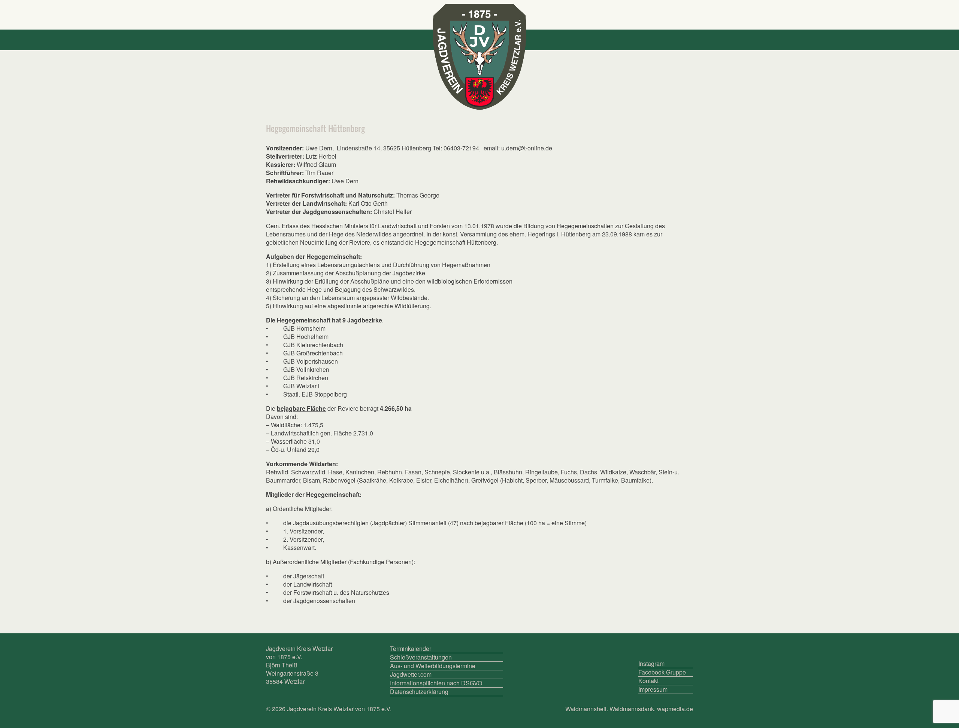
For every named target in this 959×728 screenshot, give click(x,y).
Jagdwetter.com (411, 674)
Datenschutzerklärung (419, 692)
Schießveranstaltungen (421, 657)
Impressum (653, 689)
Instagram (651, 664)
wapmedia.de (675, 708)
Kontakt (648, 681)
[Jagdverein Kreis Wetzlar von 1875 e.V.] (480, 57)
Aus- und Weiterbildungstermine (432, 666)
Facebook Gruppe (662, 672)
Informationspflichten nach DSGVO (436, 683)
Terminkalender (410, 649)
